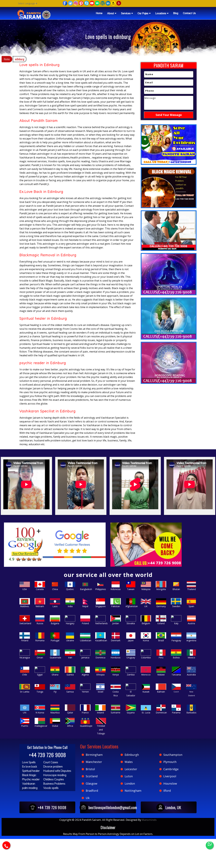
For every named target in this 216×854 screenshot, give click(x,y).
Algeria (85, 674)
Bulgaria (55, 623)
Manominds (149, 820)
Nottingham (133, 790)
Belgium (146, 623)
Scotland (92, 776)
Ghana (55, 674)
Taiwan (130, 589)
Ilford (167, 790)
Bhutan (176, 589)
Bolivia (176, 657)
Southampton (172, 755)
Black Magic (29, 775)
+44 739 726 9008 (47, 754)
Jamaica (85, 657)
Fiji (55, 691)
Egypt (40, 674)
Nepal (85, 606)
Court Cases (50, 762)
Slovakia (131, 623)
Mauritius (55, 712)
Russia (40, 623)
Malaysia (145, 589)
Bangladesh (86, 589)
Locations (160, 13)
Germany (161, 606)
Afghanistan (132, 606)
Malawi (161, 674)
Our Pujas (143, 13)
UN (24, 712)
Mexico (191, 657)
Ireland (100, 712)
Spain (191, 606)
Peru (161, 657)
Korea (146, 640)
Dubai (55, 725)
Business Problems (54, 783)
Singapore (100, 606)
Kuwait (145, 691)
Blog (175, 13)
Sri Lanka (24, 691)
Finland (24, 640)
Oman (40, 657)
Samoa (70, 691)
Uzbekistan (85, 640)
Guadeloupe (86, 725)
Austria (191, 623)
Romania (39, 640)
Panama (176, 712)
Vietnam (40, 606)
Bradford (92, 790)
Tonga (40, 691)
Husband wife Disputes (57, 770)
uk (87, 798)
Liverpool (169, 776)
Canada (40, 589)
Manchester (94, 762)
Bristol (90, 769)
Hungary (70, 623)
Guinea (70, 674)
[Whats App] (210, 845)
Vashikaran (28, 783)
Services (126, 13)
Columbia (146, 657)
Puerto (24, 725)
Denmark (115, 640)
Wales (129, 762)
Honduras (115, 657)
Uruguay (131, 657)
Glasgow (91, 783)
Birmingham (94, 755)
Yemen (85, 691)
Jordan (115, 623)
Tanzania (176, 674)
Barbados (191, 712)
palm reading (29, 787)
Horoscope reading (54, 775)
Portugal (55, 640)
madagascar (41, 725)
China (55, 589)
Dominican (161, 712)
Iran (70, 657)
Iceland (161, 623)
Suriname (115, 712)
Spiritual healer (31, 770)
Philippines (100, 589)
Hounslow (170, 783)
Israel (100, 691)
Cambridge (171, 769)
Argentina (191, 640)
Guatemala (55, 657)
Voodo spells (51, 787)
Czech (176, 691)
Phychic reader (31, 779)
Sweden (176, 606)
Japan (131, 640)
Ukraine (70, 640)
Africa (70, 725)
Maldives (24, 606)
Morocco (146, 674)
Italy (176, 623)
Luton (129, 776)
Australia (191, 674)
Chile (24, 674)
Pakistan (115, 606)
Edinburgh (132, 755)
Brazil (161, 640)
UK (145, 606)
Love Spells (29, 762)
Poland (85, 623)
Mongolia (161, 589)
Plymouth (169, 762)
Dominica (100, 657)
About (110, 13)
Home (99, 13)
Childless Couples (53, 779)
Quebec (70, 589)
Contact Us (189, 13)
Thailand (191, 589)
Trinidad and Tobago (101, 729)
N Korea (40, 712)
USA (24, 589)
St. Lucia (146, 712)
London (130, 783)
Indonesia (115, 589)
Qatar (70, 712)
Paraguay (176, 640)
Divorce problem (53, 766)
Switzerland (25, 623)
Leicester (131, 769)
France (85, 712)
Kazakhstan (101, 640)
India (70, 606)
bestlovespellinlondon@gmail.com (113, 807)
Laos (55, 606)
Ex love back (29, 766)
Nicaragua (24, 657)
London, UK (173, 807)
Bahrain (161, 691)
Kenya (115, 674)
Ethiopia (100, 674)
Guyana (131, 712)
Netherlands (101, 623)
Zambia (131, 674)
